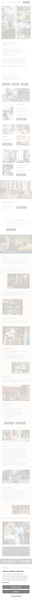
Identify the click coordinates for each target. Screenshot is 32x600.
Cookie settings (16, 596)
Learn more (5, 582)
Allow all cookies (16, 587)
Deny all (16, 591)
